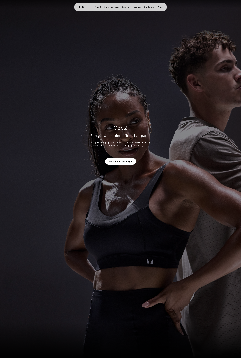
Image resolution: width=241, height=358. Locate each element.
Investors (136, 7)
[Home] (81, 7)
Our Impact (149, 7)
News (161, 7)
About (98, 7)
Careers (125, 7)
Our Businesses (111, 7)
